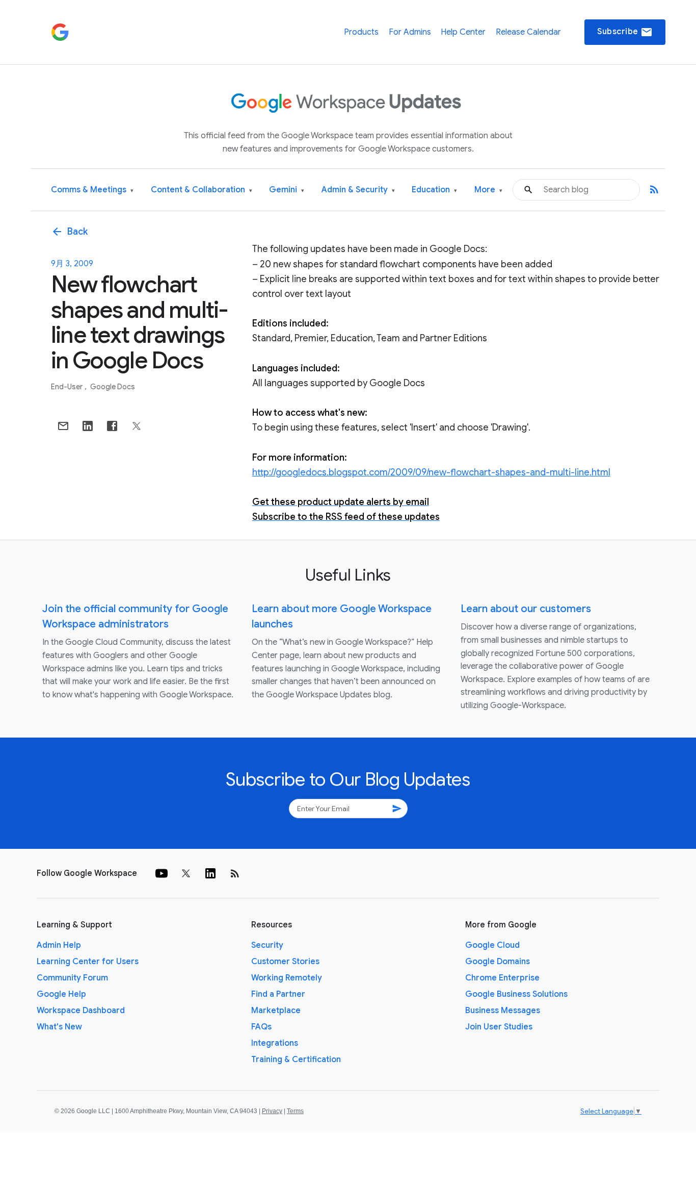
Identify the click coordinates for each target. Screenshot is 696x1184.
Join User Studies (498, 1027)
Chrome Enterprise (502, 978)
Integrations (274, 1043)
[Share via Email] (63, 426)
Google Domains (497, 961)
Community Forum (72, 978)
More (488, 190)
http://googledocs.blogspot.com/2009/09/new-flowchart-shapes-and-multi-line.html (431, 472)
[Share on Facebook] (112, 426)
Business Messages (502, 1010)
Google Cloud (492, 945)
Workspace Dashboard (81, 1010)
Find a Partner (278, 994)
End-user (67, 386)
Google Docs (112, 386)
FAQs (261, 1027)
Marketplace (276, 1010)
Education (434, 190)
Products (361, 32)
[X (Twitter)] (186, 873)
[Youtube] (161, 873)
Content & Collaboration (201, 190)
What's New (59, 1027)
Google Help (61, 994)
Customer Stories (285, 961)
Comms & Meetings (92, 190)
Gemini (286, 190)
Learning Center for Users (88, 961)
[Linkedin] (210, 873)
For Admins (410, 32)
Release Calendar (528, 32)
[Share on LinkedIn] (87, 426)
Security (267, 945)
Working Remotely (286, 978)
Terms (295, 1111)
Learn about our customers (526, 608)
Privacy (272, 1111)
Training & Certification (296, 1059)
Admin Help (59, 945)
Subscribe (625, 32)
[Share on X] (136, 426)
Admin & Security (358, 190)
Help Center (463, 32)
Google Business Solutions (516, 994)
